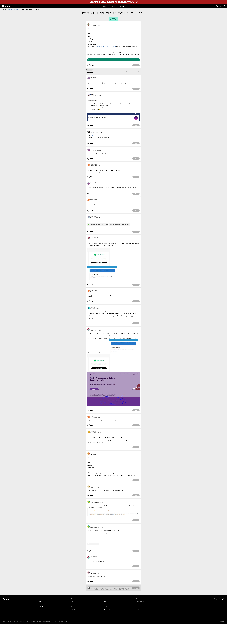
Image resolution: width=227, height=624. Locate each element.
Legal (4, 621)
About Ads (33, 621)
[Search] (217, 6)
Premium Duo (139, 604)
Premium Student (139, 609)
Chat (113, 6)
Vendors (73, 612)
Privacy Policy (19, 621)
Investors (73, 609)
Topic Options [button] (89, 69)
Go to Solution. (95, 59)
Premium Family (139, 606)
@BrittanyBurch (95, 135)
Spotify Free (138, 612)
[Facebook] (222, 599)
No (118, 564)
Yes (124, 564)
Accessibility (39, 621)
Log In (220, 6)
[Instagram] (215, 599)
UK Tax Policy (54, 621)
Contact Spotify (107, 609)
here (109, 103)
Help (104, 6)
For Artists (73, 601)
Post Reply (135, 588)
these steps (121, 2)
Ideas (122, 6)
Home (8, 9)
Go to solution (114, 19)
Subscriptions (15, 9)
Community (8, 6)
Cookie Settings (26, 621)
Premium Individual (140, 601)
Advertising (73, 606)
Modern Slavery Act (46, 621)
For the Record (42, 606)
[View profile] (88, 24)
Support (105, 601)
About (40, 601)
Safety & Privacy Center (11, 621)
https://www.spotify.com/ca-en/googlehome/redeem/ (105, 46)
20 (136, 71)
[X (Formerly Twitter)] (219, 599)
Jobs (40, 604)
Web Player (106, 604)
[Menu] (224, 6)
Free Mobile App (107, 606)
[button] (139, 24)
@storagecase (92, 99)
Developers (73, 604)
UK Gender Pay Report (63, 621)
